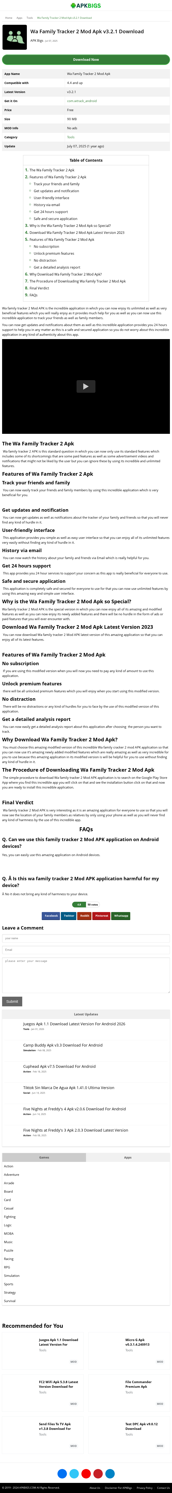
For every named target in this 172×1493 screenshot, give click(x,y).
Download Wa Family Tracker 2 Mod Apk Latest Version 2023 (77, 232)
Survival (10, 1301)
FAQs (34, 295)
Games (44, 1157)
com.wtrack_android (82, 101)
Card (7, 1200)
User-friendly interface (51, 198)
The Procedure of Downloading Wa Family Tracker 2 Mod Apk (78, 281)
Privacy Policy (144, 1488)
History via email (47, 204)
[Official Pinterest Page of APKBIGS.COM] (98, 1473)
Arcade (9, 1183)
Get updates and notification (56, 191)
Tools (30, 18)
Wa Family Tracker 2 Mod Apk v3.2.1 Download (64, 18)
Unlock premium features (54, 253)
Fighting (10, 1217)
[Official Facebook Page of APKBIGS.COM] (62, 1473)
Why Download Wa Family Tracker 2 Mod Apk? (66, 274)
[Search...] (156, 3)
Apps (19, 18)
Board (8, 1191)
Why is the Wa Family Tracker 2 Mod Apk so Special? (70, 225)
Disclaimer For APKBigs (118, 1488)
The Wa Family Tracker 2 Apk (52, 170)
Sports (8, 1284)
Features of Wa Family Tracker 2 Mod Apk (62, 239)
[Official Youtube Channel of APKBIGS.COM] (86, 1473)
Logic (8, 1225)
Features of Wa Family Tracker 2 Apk (58, 177)
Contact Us (163, 1488)
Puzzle (8, 1250)
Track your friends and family (56, 184)
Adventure (11, 1174)
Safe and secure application (55, 218)
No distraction (45, 260)
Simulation (12, 1275)
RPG (7, 1267)
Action (8, 1166)
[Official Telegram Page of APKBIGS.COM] (110, 1473)
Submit (12, 1001)
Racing (8, 1259)
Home (8, 18)
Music (8, 1242)
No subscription (46, 246)
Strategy (10, 1292)
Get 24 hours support (51, 211)
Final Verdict (39, 288)
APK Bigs (36, 40)
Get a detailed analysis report (57, 267)
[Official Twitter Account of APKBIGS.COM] (74, 1473)
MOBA (9, 1233)
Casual (8, 1208)
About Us (95, 1488)
